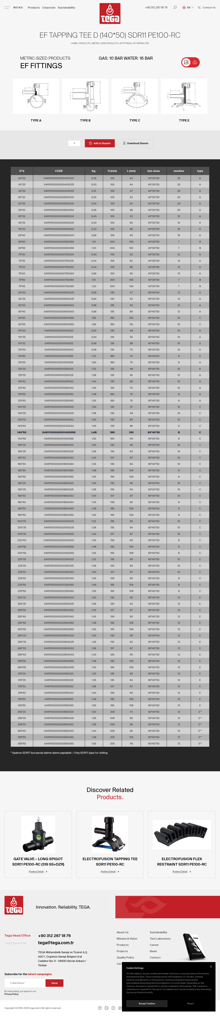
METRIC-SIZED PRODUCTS (105, 43)
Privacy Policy (11, 994)
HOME (74, 43)
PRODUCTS (84, 43)
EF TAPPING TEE (141, 43)
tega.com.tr (35, 1008)
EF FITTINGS (126, 43)
